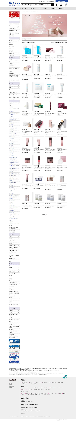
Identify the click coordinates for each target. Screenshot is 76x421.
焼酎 (9, 89)
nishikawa (10, 302)
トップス (10, 253)
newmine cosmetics (13, 207)
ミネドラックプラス (13, 218)
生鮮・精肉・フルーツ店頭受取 (14, 81)
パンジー (10, 299)
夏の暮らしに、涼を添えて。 (14, 291)
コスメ (39, 8)
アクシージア (12, 205)
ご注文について (38, 382)
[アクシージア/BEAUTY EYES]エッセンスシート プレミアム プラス (50, 186)
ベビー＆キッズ (60, 8)
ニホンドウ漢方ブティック (14, 215)
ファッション (45, 8)
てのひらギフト (24, 397)
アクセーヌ (12, 111)
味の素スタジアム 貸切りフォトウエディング (14, 34)
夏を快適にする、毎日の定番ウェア (14, 256)
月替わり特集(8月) (12, 232)
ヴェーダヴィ (12, 216)
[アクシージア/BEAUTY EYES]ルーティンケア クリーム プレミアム (27, 206)
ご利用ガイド (51, 1)
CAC (11, 121)
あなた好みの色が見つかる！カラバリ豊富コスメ (14, 228)
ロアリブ (12, 143)
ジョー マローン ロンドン (14, 109)
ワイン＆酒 (32, 8)
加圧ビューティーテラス (14, 223)
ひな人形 (27, 394)
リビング (52, 8)
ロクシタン (12, 187)
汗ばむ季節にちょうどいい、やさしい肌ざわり (14, 337)
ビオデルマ (12, 208)
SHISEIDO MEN (13, 159)
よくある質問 (33, 383)
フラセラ (12, 198)
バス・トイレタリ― (12, 273)
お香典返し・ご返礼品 (25, 398)
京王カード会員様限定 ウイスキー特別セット (14, 98)
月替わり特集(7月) (12, 230)
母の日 (56, 393)
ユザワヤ (10, 301)
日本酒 (51, 387)
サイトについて (24, 382)
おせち (31, 393)
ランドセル (41, 394)
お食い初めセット (12, 324)
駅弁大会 (49, 394)
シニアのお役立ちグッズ (13, 282)
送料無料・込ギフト (12, 51)
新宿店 (10, 384)
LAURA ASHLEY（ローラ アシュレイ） (14, 261)
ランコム (12, 150)
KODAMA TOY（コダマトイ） (14, 314)
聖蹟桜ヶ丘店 (11, 386)
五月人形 (32, 394)
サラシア (12, 202)
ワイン (47, 387)
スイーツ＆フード (12, 57)
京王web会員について (26, 383)
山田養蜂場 (12, 210)
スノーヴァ (12, 193)
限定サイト (23, 413)
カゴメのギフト (11, 55)
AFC (11, 220)
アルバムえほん (11, 329)
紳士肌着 (10, 243)
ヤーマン (12, 203)
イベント (14, 8)
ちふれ (11, 171)
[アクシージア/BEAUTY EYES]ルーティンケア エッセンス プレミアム (62, 186)
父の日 (60, 393)
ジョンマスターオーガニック (14, 190)
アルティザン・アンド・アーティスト (14, 114)
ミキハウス (10, 317)
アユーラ (12, 117)
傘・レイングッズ (12, 240)
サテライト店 (11, 387)
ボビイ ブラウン (13, 119)
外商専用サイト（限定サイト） (27, 401)
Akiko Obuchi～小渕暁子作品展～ (14, 294)
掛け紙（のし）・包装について (57, 382)
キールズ (12, 148)
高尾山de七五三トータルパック (14, 31)
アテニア (12, 116)
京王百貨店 (62, 419)
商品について (31, 382)
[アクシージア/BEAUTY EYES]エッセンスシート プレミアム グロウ (27, 76)
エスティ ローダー (13, 133)
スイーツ (27, 387)
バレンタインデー (44, 393)
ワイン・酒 (11, 83)
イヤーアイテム (11, 289)
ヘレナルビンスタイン (14, 141)
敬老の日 (64, 393)
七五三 (36, 394)
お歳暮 (27, 393)
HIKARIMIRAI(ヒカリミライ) (14, 163)
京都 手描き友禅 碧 (12, 258)
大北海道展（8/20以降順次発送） (14, 25)
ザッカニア (10, 332)
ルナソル (12, 152)
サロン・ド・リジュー (14, 195)
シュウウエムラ (13, 182)
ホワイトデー (51, 393)
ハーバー (12, 140)
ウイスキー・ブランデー (13, 92)
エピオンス (12, 129)
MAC (11, 183)
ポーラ (11, 153)
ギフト (20, 8)
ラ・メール (12, 126)
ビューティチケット (12, 28)
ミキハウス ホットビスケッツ (14, 319)
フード (26, 8)
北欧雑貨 (10, 297)
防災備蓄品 (10, 278)
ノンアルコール (11, 96)
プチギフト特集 (11, 73)
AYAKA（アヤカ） (13, 160)
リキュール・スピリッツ (13, 94)
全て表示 (11, 107)
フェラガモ (12, 155)
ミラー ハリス (12, 200)
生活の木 (12, 212)
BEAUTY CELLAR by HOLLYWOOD (14, 169)
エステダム (12, 134)
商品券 (22, 400)
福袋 (45, 394)
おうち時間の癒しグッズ (13, 284)
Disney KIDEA (11, 334)
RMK (11, 180)
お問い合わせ (42, 1)
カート (66, 5)
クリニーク (12, 124)
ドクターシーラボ (13, 128)
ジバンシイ (12, 138)
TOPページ (23, 379)
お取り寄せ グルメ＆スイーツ (39, 387)
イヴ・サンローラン (13, 178)
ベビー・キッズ (12, 308)
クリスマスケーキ (37, 393)
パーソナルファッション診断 (14, 26)
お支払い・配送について (46, 382)
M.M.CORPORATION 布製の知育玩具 (14, 327)
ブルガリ (12, 177)
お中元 (23, 393)
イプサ (11, 145)
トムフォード (12, 185)
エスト (11, 131)
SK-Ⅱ (11, 191)
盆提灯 (23, 394)
